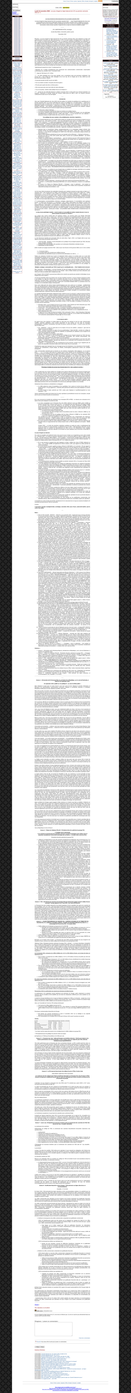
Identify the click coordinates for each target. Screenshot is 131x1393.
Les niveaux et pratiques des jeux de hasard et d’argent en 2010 (17, 173)
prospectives (114, 21)
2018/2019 (17, 57)
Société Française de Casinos (110, 17)
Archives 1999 (17, 53)
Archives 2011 (17, 37)
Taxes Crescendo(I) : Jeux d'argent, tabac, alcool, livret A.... (54, 1360)
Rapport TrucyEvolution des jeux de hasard (17, 271)
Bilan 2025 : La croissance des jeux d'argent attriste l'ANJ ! (53, 1358)
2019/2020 (17, 59)
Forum (68, 1)
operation (107, 18)
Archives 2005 (17, 45)
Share (36, 1304)
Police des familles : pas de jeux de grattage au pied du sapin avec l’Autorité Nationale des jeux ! (61, 1377)
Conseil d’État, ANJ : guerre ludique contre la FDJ (51, 1372)
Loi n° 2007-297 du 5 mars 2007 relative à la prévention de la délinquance (17, 257)
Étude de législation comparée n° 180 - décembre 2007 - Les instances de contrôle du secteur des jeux (17, 246)
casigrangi (114, 20)
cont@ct (95, 1)
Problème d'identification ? (15, 13)
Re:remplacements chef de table (110, 81)
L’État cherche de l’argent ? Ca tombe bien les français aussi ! (54, 1373)
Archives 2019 (17, 27)
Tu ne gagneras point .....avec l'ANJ (49, 1378)
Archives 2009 (17, 40)
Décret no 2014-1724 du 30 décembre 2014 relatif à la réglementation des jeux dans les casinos (17, 111)
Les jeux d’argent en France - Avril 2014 (17, 115)
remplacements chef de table (109, 86)
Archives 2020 (17, 25)
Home (64, 1)
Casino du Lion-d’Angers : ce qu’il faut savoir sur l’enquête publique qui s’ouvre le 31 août (112, 42)
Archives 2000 (17, 52)
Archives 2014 (17, 33)
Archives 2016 (17, 31)
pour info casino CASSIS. (109, 71)
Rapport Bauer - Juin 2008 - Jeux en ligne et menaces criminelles (17, 229)
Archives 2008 (17, 41)
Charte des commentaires (84, 1338)
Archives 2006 (17, 44)
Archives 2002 (17, 49)
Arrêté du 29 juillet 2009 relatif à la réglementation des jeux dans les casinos (17, 211)
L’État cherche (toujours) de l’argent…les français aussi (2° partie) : (55, 1367)
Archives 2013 (17, 35)
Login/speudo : (15, 4)
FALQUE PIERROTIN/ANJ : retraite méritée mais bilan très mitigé (55, 1356)
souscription (107, 21)
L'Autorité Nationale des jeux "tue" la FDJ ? (50, 1355)
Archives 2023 (17, 21)
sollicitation (112, 23)
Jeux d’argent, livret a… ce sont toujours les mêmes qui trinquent (55, 1374)
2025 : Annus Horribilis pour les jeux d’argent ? (51, 1376)
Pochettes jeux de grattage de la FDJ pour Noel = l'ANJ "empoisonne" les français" (59, 1361)
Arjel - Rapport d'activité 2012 (17, 125)
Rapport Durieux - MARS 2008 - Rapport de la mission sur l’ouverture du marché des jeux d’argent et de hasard (17, 235)
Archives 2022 (17, 23)
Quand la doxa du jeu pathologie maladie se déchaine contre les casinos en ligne (58, 1363)
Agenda (79, 1)
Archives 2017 (17, 29)
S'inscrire (38, 1341)
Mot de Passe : (15, 7)
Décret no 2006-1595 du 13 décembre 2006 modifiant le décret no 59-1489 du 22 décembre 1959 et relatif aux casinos (17, 263)
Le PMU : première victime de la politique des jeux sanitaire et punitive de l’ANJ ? (58, 1365)
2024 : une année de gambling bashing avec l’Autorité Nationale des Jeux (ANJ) (58, 1371)
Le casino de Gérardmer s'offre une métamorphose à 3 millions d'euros (112, 36)
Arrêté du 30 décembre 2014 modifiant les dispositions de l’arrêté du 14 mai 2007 (17, 96)
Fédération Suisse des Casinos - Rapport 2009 (17, 207)
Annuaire (91, 1)
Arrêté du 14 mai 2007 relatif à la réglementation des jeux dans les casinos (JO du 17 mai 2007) (17, 252)
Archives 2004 (17, 47)
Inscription (14, 11)
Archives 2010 (17, 39)
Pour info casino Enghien (109, 78)
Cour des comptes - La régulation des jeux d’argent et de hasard (17, 68)
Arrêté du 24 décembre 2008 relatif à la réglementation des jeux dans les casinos (17, 224)
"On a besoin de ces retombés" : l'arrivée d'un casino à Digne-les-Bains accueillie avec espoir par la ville (112, 54)
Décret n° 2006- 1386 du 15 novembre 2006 (17, 267)
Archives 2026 (17, 17)
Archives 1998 (17, 55)
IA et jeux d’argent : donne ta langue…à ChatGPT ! (52, 1366)
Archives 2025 (17, 19)
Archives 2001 (17, 51)
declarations (113, 18)
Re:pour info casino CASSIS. (109, 65)
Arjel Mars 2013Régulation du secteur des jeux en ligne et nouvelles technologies (17, 129)
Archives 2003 (17, 48)
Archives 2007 (17, 43)
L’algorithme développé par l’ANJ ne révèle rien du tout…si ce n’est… (56, 1357)
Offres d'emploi (85, 1)
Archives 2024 (17, 20)
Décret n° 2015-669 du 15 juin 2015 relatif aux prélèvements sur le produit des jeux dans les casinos (17, 73)
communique (108, 20)
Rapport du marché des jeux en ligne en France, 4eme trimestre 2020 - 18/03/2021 (17, 64)
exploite (108, 23)
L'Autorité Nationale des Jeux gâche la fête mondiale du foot (54, 1353)
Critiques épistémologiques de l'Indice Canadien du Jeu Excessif (55, 1362)
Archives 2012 (17, 36)
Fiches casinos (73, 1)
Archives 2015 (17, 32)
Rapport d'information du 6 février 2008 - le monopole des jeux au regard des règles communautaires (17, 241)
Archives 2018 (17, 28)
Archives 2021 (17, 24)
